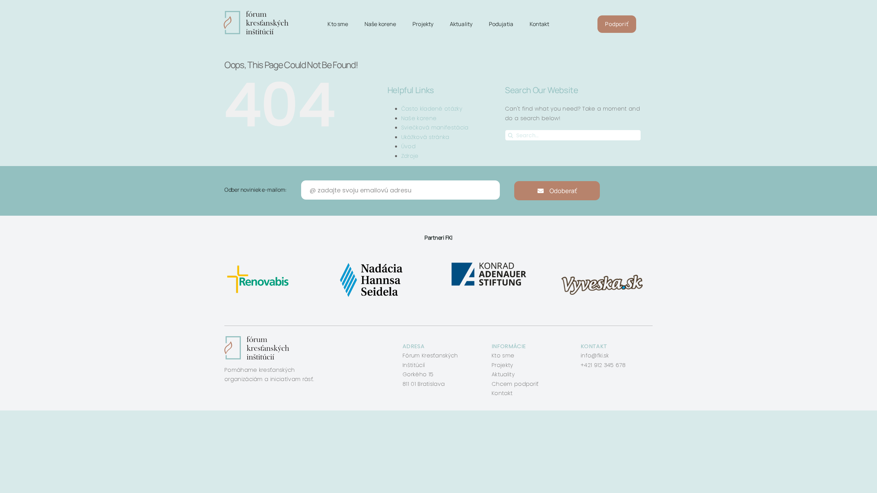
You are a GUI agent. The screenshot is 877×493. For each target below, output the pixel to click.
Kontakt (502, 393)
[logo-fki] (256, 13)
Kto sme (503, 355)
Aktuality (503, 374)
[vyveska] (604, 263)
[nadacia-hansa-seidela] (371, 263)
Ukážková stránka (425, 137)
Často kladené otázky (431, 109)
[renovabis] (259, 263)
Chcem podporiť (515, 384)
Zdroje (410, 156)
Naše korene (419, 118)
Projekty (502, 365)
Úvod (408, 146)
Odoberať (562, 191)
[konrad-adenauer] (489, 263)
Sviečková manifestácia (435, 127)
